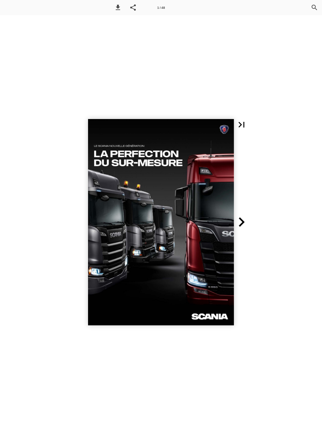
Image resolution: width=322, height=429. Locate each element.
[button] (117, 7)
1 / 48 (161, 7)
